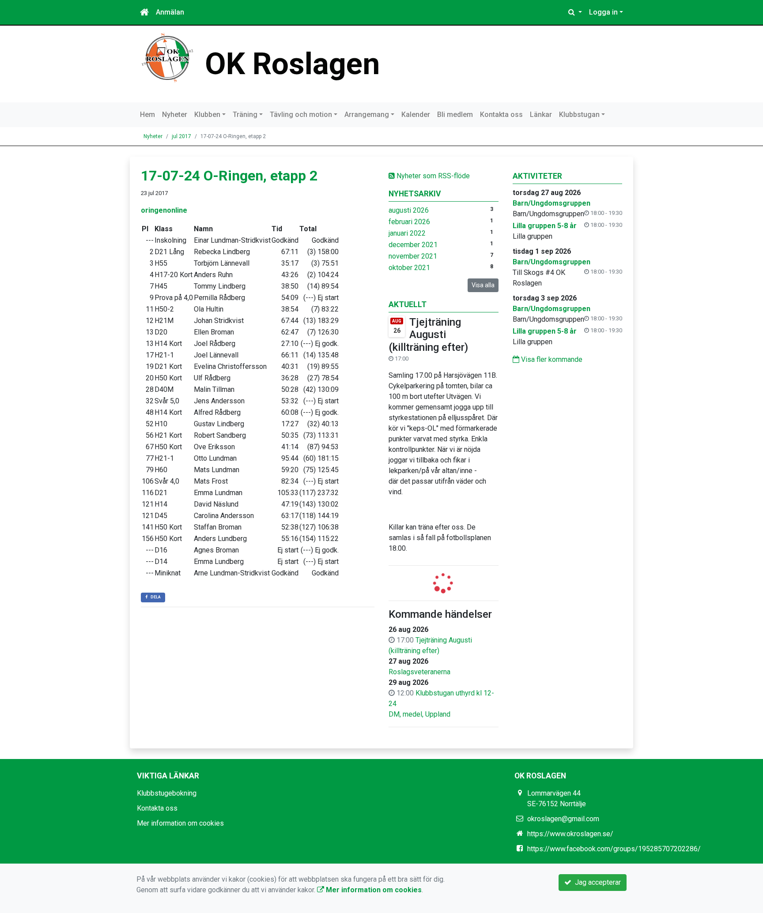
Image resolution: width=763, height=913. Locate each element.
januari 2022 (407, 233)
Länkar (541, 114)
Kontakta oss (501, 114)
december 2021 (413, 244)
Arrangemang (366, 114)
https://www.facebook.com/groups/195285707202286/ (614, 849)
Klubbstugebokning (166, 793)
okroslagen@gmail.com (563, 819)
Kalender (415, 114)
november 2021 (413, 256)
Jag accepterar (596, 882)
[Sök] (575, 12)
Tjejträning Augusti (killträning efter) (428, 335)
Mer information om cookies (180, 823)
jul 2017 (181, 136)
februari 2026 (409, 222)
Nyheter (174, 114)
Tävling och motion (301, 114)
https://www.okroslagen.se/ (570, 834)
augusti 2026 (409, 210)
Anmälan (170, 12)
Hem (147, 114)
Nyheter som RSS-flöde (432, 176)
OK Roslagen (292, 64)
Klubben (207, 114)
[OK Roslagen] (167, 57)
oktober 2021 (409, 267)
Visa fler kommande (550, 359)
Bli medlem (455, 114)
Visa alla (483, 285)
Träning (245, 114)
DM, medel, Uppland (419, 714)
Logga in (603, 12)
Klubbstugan (579, 114)
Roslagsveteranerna (419, 672)
